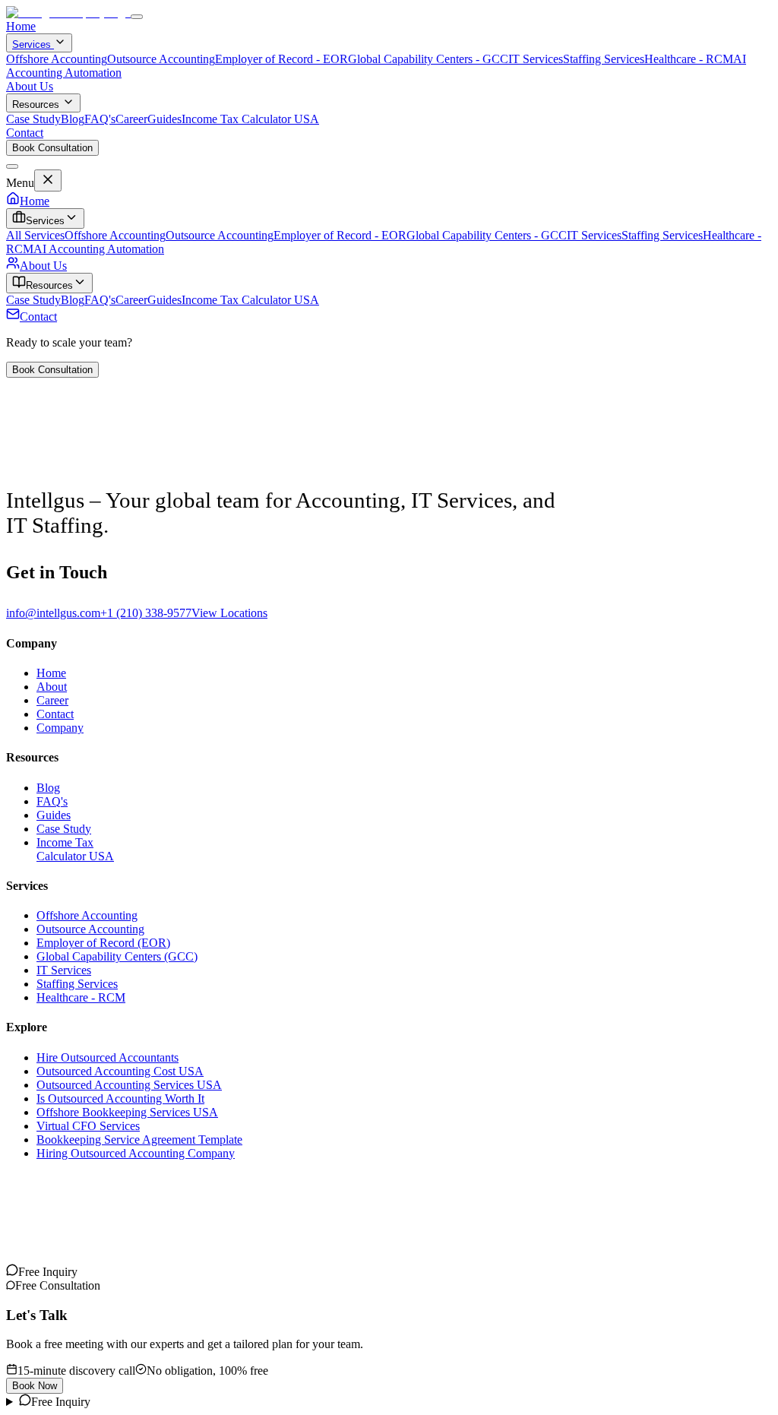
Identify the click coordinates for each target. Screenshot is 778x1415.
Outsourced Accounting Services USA (129, 1084)
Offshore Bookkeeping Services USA (127, 1112)
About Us (29, 86)
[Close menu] (12, 166)
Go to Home (36, 473)
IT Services (535, 58)
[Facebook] (61, 1271)
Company (60, 727)
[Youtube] (24, 1271)
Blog (72, 118)
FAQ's (99, 118)
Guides (164, 118)
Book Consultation (52, 148)
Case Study (33, 118)
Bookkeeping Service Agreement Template (139, 1139)
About (51, 686)
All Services (35, 235)
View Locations (229, 612)
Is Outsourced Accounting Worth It (120, 1098)
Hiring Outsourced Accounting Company (135, 1153)
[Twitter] (49, 1271)
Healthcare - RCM (688, 58)
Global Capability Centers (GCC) (117, 956)
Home (21, 26)
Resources (35, 104)
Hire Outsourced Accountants (107, 1057)
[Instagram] (12, 1271)
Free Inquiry (60, 1401)
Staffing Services (603, 58)
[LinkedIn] (36, 1271)
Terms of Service (119, 1226)
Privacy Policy (41, 1226)
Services (33, 44)
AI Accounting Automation (98, 248)
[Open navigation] (137, 16)
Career (131, 118)
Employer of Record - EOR (281, 58)
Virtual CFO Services (88, 1125)
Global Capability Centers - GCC (428, 58)
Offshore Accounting (56, 58)
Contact (24, 132)
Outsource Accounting (161, 58)
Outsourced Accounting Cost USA (120, 1071)
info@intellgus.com (53, 612)
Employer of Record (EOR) (103, 942)
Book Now (34, 1385)
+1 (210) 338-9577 (145, 612)
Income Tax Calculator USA (250, 118)
